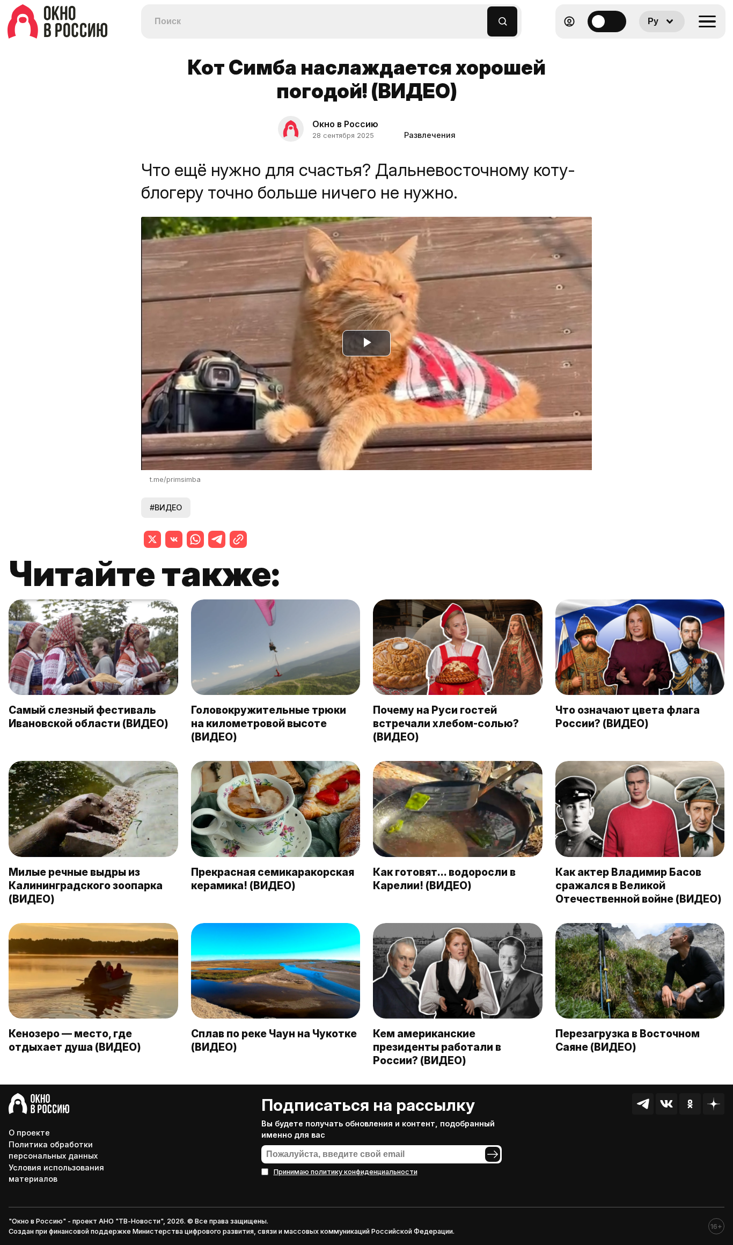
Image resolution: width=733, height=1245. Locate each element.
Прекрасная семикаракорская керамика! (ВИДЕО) (272, 879)
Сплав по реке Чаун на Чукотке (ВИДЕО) (274, 1040)
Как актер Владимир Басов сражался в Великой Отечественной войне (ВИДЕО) (638, 885)
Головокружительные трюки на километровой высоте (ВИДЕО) (268, 723)
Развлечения (430, 135)
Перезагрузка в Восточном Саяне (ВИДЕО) (627, 1040)
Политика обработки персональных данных (53, 1150)
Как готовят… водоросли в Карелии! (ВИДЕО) (444, 879)
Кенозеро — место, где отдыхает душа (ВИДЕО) (75, 1040)
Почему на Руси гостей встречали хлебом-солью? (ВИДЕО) (446, 723)
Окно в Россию (345, 124)
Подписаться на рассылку (368, 1105)
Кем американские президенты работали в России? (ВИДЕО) (437, 1047)
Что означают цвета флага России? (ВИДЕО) (627, 717)
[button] (479, 16)
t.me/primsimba (175, 479)
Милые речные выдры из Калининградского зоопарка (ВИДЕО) (86, 885)
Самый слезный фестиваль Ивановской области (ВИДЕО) (88, 717)
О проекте (29, 1132)
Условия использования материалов (56, 1173)
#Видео (166, 507)
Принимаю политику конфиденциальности (345, 1172)
